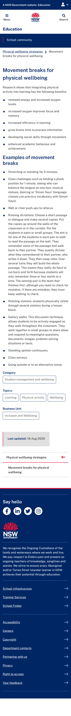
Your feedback (12, 683)
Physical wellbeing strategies (23, 51)
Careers (8, 631)
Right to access (13, 674)
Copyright (9, 639)
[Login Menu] (65, 4)
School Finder (12, 606)
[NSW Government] (35, 530)
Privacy (8, 665)
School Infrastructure (26, 588)
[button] (7, 17)
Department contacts (17, 648)
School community (19, 40)
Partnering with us (15, 656)
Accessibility (11, 622)
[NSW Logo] (35, 17)
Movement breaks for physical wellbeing (28, 470)
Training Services (23, 597)
